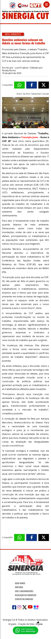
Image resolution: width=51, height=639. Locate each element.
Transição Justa (30, 137)
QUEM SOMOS (20, 583)
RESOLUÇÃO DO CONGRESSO (25, 595)
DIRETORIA (19, 587)
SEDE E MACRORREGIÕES (24, 591)
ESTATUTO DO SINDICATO (24, 599)
